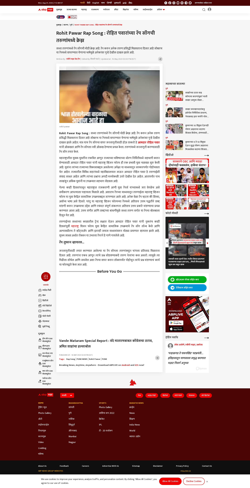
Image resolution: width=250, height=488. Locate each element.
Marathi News (136, 403)
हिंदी (88, 2)
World (132, 430)
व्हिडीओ (45, 300)
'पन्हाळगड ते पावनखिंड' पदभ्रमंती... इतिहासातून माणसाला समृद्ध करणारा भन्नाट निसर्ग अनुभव (186, 358)
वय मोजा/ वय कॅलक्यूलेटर (47, 355)
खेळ (44, 295)
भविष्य (135, 9)
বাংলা (103, 2)
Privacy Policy (182, 466)
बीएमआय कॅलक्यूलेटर (46, 347)
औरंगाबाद (73, 430)
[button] (46, 279)
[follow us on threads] (174, 3)
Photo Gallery (44, 413)
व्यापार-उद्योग (134, 436)
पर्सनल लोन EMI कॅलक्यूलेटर (46, 381)
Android (126, 365)
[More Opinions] (206, 338)
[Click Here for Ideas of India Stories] (72, 17)
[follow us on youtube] (178, 3)
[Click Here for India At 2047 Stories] (60, 17)
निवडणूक (42, 430)
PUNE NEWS (82, 359)
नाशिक (72, 419)
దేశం (130, 2)
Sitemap (136, 466)
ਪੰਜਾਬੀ (109, 2)
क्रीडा (116, 9)
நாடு (124, 2)
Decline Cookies (194, 481)
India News (134, 424)
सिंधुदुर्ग (72, 424)
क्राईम (131, 407)
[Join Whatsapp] (190, 3)
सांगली (71, 407)
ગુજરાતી (117, 2)
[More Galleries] (206, 213)
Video (41, 442)
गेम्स (139, 395)
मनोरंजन (106, 9)
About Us (42, 466)
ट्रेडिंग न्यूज (42, 407)
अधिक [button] (159, 9)
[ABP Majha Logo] (45, 9)
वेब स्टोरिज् (46, 311)
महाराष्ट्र (84, 9)
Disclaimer (158, 466)
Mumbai (72, 436)
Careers (85, 466)
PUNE (104, 359)
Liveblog (42, 448)
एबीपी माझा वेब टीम (73, 59)
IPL (100, 424)
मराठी (82, 2)
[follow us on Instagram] (182, 3)
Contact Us (207, 466)
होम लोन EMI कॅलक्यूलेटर (47, 340)
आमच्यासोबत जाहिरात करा (203, 2)
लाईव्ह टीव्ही (46, 290)
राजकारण (95, 9)
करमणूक (42, 436)
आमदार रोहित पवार (149, 142)
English (95, 2)
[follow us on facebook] (170, 3)
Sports (102, 403)
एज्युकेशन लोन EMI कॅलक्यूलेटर (47, 363)
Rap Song (70, 359)
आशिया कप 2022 (106, 413)
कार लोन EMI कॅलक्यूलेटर (47, 372)
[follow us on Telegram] (186, 3)
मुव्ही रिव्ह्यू (46, 326)
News (132, 413)
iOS (136, 365)
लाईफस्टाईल (147, 9)
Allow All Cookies (170, 481)
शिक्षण (132, 419)
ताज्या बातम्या (72, 9)
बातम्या (66, 24)
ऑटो (40, 419)
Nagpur (72, 442)
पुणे (71, 24)
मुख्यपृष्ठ (59, 9)
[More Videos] (206, 155)
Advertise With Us (110, 466)
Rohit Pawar (94, 359)
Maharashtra (76, 403)
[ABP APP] (176, 322)
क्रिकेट (101, 419)
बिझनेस (126, 9)
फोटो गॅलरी (46, 316)
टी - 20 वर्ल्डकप (106, 430)
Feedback (64, 466)
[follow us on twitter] (166, 3)
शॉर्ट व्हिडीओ (47, 305)
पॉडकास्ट (45, 321)
